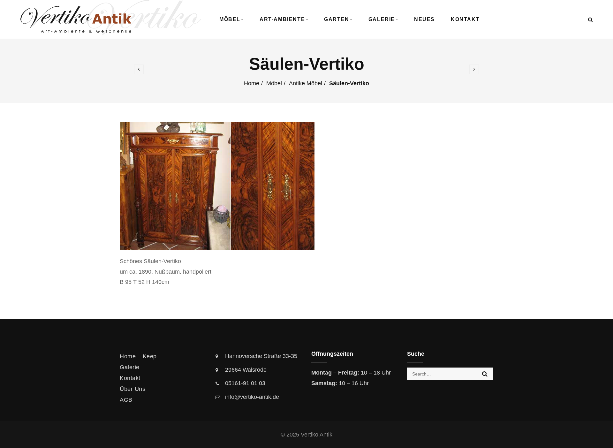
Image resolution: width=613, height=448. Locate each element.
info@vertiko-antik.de (252, 397)
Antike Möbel (305, 83)
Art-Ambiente (282, 19)
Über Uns (132, 389)
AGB (126, 400)
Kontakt (465, 19)
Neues (424, 19)
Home (251, 83)
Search (485, 374)
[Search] (590, 19)
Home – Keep (138, 356)
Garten (336, 19)
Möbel (229, 19)
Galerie (381, 19)
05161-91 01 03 (245, 383)
